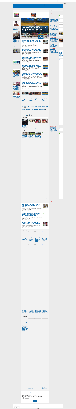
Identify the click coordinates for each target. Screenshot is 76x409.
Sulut (15, 10)
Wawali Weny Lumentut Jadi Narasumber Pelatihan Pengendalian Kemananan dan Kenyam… (37, 126)
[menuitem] (23, 36)
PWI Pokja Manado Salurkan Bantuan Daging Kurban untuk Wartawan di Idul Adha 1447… (24, 137)
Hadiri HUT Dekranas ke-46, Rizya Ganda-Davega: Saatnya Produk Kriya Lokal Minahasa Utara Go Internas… (45, 238)
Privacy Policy (58, 200)
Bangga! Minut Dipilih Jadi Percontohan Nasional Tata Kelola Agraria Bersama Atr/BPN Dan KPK (32, 83)
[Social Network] (62, 1)
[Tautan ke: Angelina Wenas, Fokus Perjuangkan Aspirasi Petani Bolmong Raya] (25, 277)
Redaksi (51, 201)
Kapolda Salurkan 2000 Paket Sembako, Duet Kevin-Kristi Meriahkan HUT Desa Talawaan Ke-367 (35, 29)
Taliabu (23, 398)
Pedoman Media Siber (53, 200)
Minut (22, 46)
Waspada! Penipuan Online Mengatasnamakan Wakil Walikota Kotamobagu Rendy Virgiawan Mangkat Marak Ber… (25, 327)
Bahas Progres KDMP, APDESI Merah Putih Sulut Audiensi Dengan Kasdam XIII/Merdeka (31, 50)
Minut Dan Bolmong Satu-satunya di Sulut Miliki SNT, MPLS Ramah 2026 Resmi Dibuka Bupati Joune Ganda (24, 14)
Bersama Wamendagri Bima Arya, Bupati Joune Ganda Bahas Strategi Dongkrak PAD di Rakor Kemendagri (31, 238)
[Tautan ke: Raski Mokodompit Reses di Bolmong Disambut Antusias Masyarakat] (38, 277)
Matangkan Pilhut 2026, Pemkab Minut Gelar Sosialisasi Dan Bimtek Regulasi (31, 58)
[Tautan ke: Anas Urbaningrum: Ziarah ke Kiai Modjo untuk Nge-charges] (45, 164)
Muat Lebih (35, 401)
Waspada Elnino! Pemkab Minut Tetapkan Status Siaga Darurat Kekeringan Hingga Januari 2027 (31, 205)
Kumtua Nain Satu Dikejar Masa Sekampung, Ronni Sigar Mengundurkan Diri (24, 127)
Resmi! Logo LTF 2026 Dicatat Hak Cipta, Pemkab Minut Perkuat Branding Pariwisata (31, 66)
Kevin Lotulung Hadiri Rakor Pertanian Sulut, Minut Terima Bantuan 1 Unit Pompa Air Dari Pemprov (31, 41)
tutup (65, 3)
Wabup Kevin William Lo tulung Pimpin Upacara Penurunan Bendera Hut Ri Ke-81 (31, 223)
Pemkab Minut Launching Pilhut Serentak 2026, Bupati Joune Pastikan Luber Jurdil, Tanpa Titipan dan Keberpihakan (31, 214)
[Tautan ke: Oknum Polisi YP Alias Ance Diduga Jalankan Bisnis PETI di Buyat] (38, 350)
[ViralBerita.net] (15, 0)
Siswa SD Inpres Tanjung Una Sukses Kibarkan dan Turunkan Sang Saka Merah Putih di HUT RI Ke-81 (32, 393)
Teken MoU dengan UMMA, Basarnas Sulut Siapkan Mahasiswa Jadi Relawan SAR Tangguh (42, 14)
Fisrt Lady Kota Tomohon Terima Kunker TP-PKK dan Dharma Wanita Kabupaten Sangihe (45, 125)
